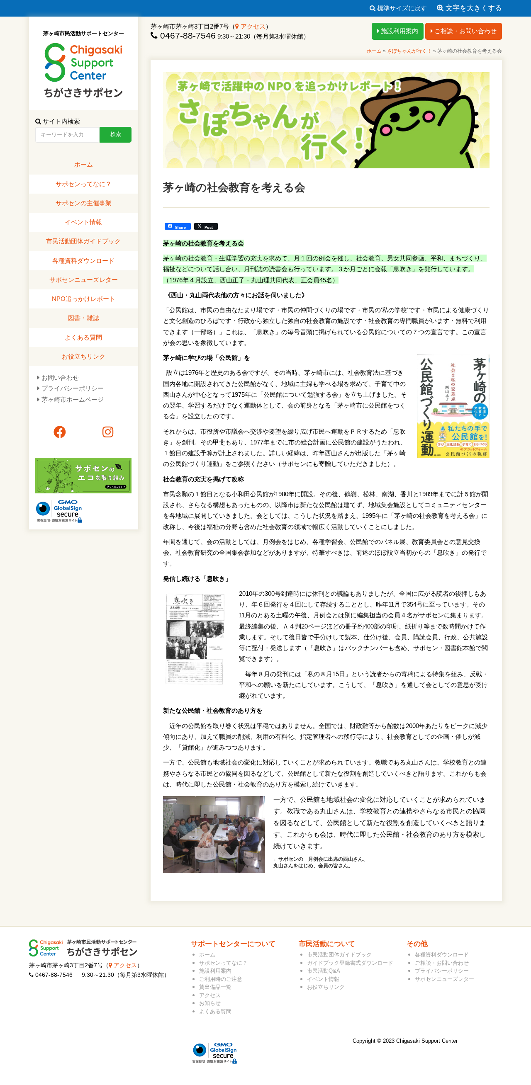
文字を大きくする (472, 8)
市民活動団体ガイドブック (83, 241)
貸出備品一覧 (215, 987)
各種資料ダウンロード (83, 260)
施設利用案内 (398, 30)
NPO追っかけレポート (83, 298)
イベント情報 (83, 222)
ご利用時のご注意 (220, 979)
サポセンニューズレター (83, 279)
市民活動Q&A (323, 971)
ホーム (374, 51)
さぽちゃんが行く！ (409, 51)
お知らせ (210, 1003)
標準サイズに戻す (401, 8)
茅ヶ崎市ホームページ (72, 399)
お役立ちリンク (83, 356)
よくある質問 (83, 337)
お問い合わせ (60, 377)
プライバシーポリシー (72, 388)
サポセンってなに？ (84, 183)
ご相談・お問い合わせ (465, 30)
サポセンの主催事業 (84, 202)
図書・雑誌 (83, 317)
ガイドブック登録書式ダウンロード (350, 963)
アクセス (252, 26)
